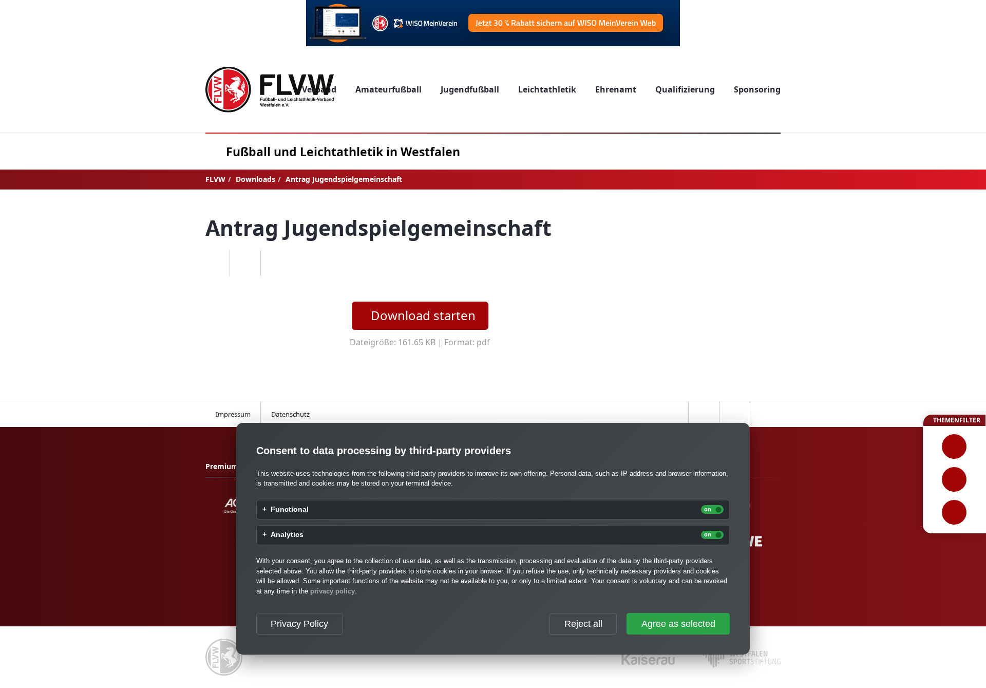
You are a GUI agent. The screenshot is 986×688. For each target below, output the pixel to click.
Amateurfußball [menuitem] (388, 89)
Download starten (423, 315)
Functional (290, 509)
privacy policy (332, 591)
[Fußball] (954, 446)
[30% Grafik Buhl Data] (493, 23)
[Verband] (954, 512)
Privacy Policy (299, 624)
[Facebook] (214, 263)
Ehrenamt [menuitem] (615, 89)
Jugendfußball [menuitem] (470, 89)
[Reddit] (275, 263)
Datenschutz (290, 414)
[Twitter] (245, 263)
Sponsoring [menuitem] (757, 89)
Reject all (583, 624)
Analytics (287, 534)
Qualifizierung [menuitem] (685, 89)
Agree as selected (678, 624)
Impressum (233, 414)
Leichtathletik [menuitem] (547, 89)
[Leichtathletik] (954, 479)
